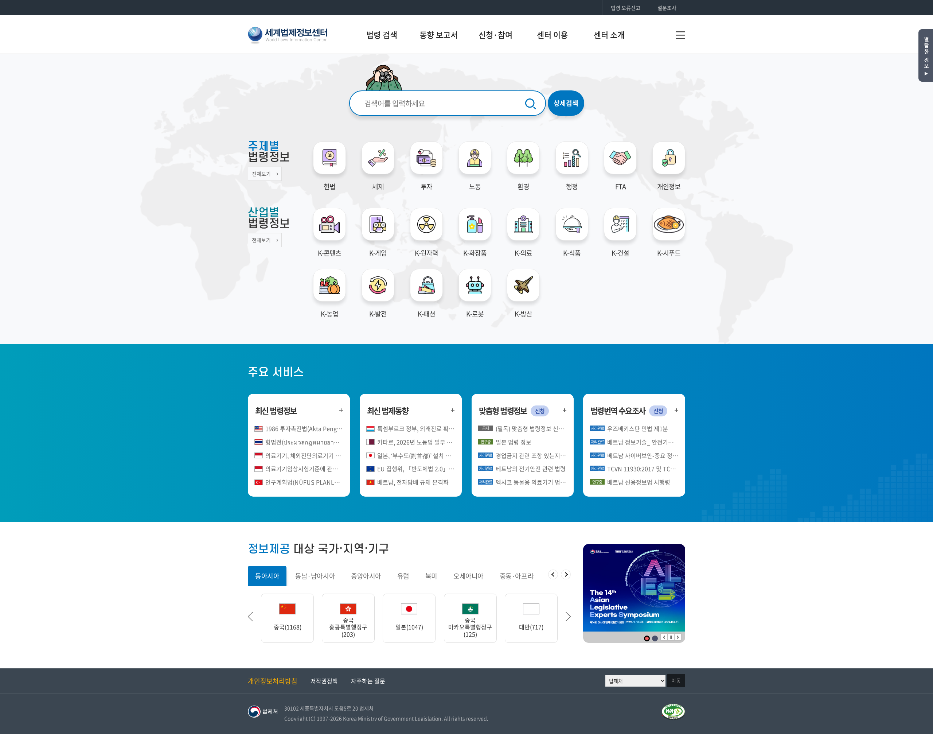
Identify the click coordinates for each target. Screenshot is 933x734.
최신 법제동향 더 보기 (452, 410)
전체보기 (261, 173)
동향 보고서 (438, 34)
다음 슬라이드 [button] (568, 616)
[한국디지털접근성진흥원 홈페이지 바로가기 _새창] (673, 708)
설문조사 (666, 7)
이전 (664, 637)
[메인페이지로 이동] (287, 34)
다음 (678, 637)
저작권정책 (324, 680)
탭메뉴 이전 (553, 574)
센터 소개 (609, 34)
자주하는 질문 (368, 680)
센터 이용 (552, 34)
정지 (671, 637)
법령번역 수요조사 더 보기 (676, 410)
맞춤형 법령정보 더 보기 (564, 410)
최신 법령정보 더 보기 (341, 410)
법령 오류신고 (625, 7)
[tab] (267, 576)
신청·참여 (495, 34)
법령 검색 (381, 34)
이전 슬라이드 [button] (250, 616)
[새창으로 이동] (634, 588)
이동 (676, 680)
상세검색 (566, 103)
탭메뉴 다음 (566, 574)
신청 (539, 411)
